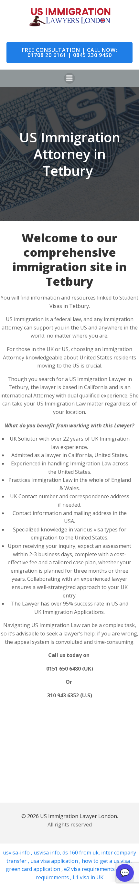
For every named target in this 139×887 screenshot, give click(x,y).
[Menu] (69, 78)
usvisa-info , (18, 852)
